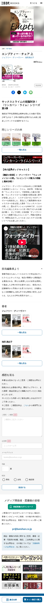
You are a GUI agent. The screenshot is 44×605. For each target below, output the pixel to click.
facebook (13, 92)
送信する (22, 487)
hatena (25, 92)
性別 (3, 475)
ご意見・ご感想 (7, 415)
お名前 (4, 441)
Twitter (19, 92)
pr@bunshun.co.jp (22, 529)
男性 (7, 480)
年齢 (3, 464)
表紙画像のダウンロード (23, 507)
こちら (26, 405)
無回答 (31, 480)
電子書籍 (9, 48)
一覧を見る (22, 150)
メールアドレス (7, 452)
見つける (33, 3)
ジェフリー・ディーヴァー (12, 57)
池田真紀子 (29, 57)
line (31, 92)
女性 (19, 480)
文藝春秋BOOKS (10, 3)
